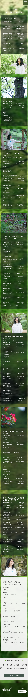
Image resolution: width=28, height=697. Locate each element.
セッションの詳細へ (14, 675)
